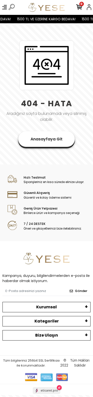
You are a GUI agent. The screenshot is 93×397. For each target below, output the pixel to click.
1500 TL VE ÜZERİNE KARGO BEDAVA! (45, 19)
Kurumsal (46, 307)
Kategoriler (46, 321)
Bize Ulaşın (46, 335)
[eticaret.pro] (46, 395)
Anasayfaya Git (46, 139)
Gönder (81, 291)
